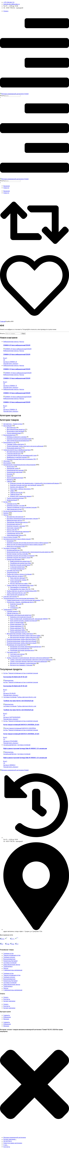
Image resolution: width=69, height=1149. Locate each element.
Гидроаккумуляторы (13, 453)
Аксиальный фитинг (13, 550)
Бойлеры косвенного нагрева (16, 437)
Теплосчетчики (15, 656)
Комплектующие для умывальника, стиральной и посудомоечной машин (34, 483)
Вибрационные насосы (11, 341)
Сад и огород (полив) (10, 537)
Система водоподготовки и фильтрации (16, 539)
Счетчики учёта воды (17, 654)
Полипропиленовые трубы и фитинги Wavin (21, 639)
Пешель (12, 606)
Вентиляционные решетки (16, 429)
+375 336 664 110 (8, 2)
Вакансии (6, 186)
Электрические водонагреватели (18, 440)
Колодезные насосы (13, 524)
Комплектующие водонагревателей (19, 439)
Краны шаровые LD (16, 626)
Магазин (6, 1019)
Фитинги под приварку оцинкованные (23, 663)
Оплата (5, 11)
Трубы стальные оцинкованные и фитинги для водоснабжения (31, 660)
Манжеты (10, 479)
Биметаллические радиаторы (20, 561)
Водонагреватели (9, 435)
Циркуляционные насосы (15, 535)
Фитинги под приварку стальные (21, 665)
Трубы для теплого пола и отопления (19, 574)
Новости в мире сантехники (12, 1143)
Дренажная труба (12, 468)
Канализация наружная (14, 472)
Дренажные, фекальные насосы (17, 522)
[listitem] (2, 940)
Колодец (10, 474)
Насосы (21, 341)
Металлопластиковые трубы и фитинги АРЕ (24, 637)
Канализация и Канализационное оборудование (19, 465)
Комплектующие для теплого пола (18, 557)
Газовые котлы (12, 504)
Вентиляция (7, 426)
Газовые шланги (12, 611)
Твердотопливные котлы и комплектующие (21, 507)
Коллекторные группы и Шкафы (17, 554)
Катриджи (10, 541)
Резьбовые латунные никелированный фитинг (25, 647)
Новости (6, 188)
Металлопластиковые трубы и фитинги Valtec (25, 635)
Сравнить (6, 1015)
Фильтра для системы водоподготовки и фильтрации (25, 544)
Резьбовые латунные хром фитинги (22, 650)
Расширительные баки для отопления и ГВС (21, 459)
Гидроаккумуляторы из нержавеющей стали (21, 455)
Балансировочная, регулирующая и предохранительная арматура (29, 552)
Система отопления (9, 548)
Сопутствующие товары (18, 580)
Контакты (6, 999)
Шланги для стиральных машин (20, 496)
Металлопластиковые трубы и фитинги (20, 634)
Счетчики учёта (12, 652)
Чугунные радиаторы (17, 569)
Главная (2, 321)
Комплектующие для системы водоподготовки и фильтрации (27, 543)
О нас (5, 1145)
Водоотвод (10, 466)
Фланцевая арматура (14, 448)
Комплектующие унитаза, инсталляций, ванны (25, 485)
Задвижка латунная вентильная (20, 617)
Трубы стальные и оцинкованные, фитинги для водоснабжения (28, 658)
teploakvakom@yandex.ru (11, 4)
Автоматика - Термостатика (12, 424)
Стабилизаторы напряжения (12, 970)
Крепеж (5, 513)
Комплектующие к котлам (15, 505)
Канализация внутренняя (15, 470)
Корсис (9, 476)
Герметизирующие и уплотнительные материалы (23, 600)
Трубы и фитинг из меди (15, 576)
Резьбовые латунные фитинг (19, 648)
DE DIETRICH (7, 1141)
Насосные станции (13, 528)
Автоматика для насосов (15, 517)
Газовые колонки (9, 957)
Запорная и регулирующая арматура (19, 615)
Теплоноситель (12, 572)
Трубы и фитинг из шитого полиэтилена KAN (22, 591)
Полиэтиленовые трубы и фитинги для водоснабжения (25, 446)
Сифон (12, 491)
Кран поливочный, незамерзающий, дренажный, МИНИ (29, 619)
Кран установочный (16, 622)
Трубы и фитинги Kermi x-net (16, 593)
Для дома (6, 461)
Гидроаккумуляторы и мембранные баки (17, 450)
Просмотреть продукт (10, 364)
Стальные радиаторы (17, 567)
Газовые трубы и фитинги (15, 444)
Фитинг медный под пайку (19, 583)
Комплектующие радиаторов (20, 565)
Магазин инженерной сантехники (14, 1137)
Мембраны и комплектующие (17, 457)
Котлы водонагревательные (12, 511)
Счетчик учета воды (10, 596)
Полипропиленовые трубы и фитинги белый (21, 641)
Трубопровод (7, 609)
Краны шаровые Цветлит (18, 632)
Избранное (7, 1017)
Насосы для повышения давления (18, 531)
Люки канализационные (15, 478)
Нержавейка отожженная (18, 587)
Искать (2, 96)
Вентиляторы (11, 427)
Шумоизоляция (12, 500)
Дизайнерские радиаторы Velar (20, 563)
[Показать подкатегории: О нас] (7, 1145)
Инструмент (7, 463)
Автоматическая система (15, 452)
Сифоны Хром (14, 494)
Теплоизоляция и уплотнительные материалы (18, 598)
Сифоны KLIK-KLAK (16, 492)
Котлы (5, 502)
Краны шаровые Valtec (17, 630)
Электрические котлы (14, 509)
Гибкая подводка (12, 613)
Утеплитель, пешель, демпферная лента (20, 602)
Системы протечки (13, 570)
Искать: (2, 333)
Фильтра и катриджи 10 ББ (16, 546)
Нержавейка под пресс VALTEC (20, 589)
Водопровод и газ (9, 442)
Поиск (23, 333)
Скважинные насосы (13, 533)
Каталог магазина (9, 1001)
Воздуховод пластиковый (15, 431)
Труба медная (14, 582)
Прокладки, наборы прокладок (20, 489)
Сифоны (9, 481)
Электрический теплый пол (16, 595)
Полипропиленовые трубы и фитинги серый (21, 643)
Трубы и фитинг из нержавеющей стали (20, 585)
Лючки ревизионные (14, 433)
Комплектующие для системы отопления (20, 556)
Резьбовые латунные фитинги (17, 645)
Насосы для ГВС (12, 530)
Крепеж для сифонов (17, 487)
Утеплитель (14, 608)
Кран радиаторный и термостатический (23, 621)
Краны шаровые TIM (17, 628)
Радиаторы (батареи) (14, 559)
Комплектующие (15, 604)
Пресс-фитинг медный (17, 578)
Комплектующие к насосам (16, 526)
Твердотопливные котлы (11, 955)
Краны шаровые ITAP (17, 624)
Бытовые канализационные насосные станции (22, 518)
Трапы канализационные (15, 498)
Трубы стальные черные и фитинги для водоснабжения (28, 661)
